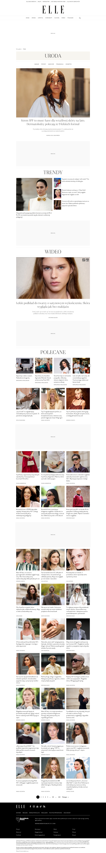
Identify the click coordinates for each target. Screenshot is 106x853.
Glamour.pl (18, 832)
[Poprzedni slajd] (16, 365)
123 (53, 797)
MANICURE (51, 64)
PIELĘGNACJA (59, 64)
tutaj (27, 851)
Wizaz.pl (74, 832)
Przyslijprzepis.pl (57, 835)
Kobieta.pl (56, 832)
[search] (79, 18)
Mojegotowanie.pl (38, 832)
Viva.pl (73, 829)
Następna (64, 797)
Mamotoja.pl (37, 829)
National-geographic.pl (40, 835)
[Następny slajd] (89, 365)
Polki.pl (55, 829)
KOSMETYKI (69, 64)
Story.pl (74, 835)
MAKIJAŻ (36, 64)
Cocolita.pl (18, 835)
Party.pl (18, 829)
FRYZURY (43, 64)
